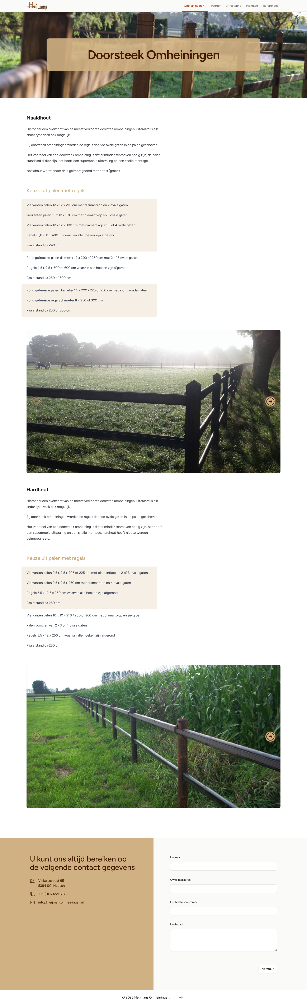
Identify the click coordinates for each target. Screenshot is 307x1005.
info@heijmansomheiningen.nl (61, 902)
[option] (153, 401)
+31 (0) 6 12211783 (52, 894)
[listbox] (153, 401)
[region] (153, 401)
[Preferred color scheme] (181, 997)
